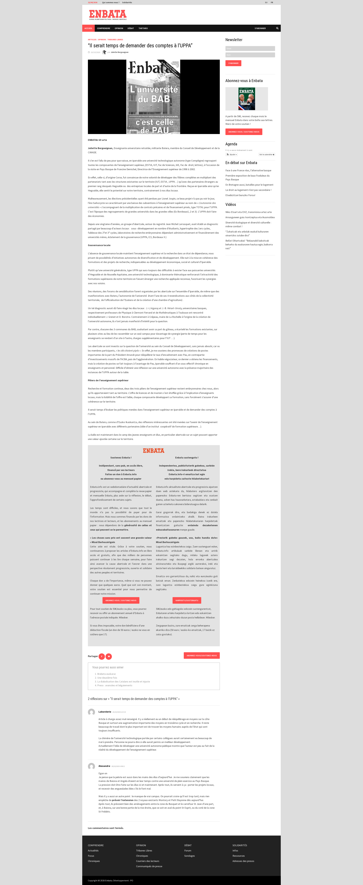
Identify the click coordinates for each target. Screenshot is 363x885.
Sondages (189, 855)
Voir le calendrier (266, 154)
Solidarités (127, 2)
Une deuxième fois (107, 677)
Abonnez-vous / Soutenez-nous (120, 600)
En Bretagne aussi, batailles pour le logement (249, 184)
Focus (91, 855)
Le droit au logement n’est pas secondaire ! (248, 190)
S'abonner (260, 28)
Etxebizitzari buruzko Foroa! (240, 195)
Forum (187, 850)
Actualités (93, 850)
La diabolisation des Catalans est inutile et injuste (123, 681)
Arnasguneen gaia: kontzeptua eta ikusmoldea (250, 217)
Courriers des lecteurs (147, 861)
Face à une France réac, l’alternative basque (248, 170)
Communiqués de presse (149, 866)
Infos (235, 850)
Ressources (239, 855)
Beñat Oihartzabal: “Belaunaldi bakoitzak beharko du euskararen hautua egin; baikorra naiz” (249, 244)
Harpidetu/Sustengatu (187, 600)
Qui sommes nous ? (110, 2)
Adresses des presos (243, 861)
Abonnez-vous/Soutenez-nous (202, 655)
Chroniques (94, 861)
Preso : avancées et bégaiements (114, 685)
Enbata (108, 880)
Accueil (88, 28)
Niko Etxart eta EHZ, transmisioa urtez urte (248, 212)
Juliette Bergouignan (119, 52)
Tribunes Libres (115, 39)
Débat (131, 28)
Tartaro (143, 28)
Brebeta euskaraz (106, 673)
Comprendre (103, 28)
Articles (92, 39)
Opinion (119, 28)
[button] (232, 154)
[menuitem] (266, 2)
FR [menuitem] (272, 2)
